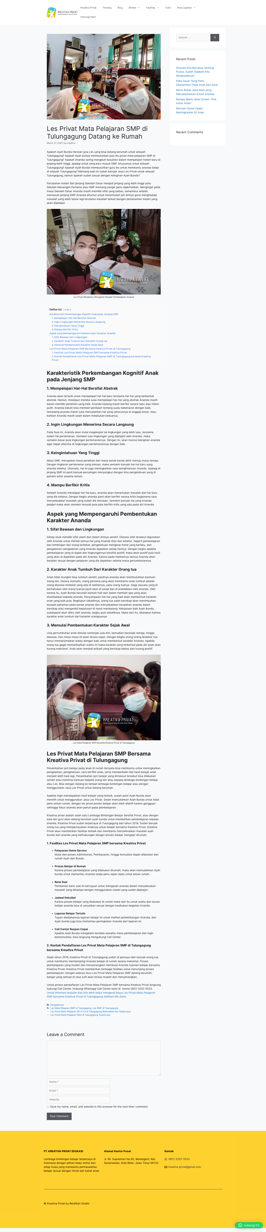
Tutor (168, 7)
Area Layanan (184, 7)
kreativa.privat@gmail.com (184, 1166)
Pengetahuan (57, 1004)
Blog (120, 7)
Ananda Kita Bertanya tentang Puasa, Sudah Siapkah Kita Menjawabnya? (195, 71)
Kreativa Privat (88, 7)
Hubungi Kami (88, 16)
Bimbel (132, 7)
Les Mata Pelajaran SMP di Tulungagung (70, 1008)
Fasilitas (150, 7)
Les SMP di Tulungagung (105, 1008)
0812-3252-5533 (179, 1159)
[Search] (214, 37)
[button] (249, 1225)
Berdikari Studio (79, 1203)
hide (67, 309)
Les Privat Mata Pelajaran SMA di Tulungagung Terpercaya (80, 1015)
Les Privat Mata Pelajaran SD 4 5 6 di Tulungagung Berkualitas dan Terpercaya (90, 1011)
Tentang (107, 7)
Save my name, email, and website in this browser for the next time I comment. (99, 1106)
